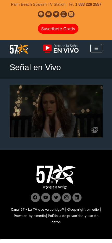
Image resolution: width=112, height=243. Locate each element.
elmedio (93, 209)
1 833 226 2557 (88, 4)
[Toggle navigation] (96, 48)
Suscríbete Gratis (58, 28)
